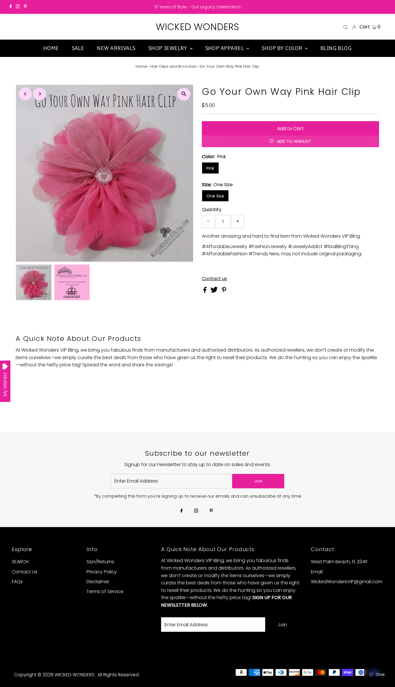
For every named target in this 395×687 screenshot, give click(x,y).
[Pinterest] (25, 7)
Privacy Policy (101, 571)
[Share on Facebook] (205, 291)
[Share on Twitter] (215, 291)
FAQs (17, 581)
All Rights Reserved (118, 674)
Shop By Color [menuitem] (282, 48)
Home (141, 66)
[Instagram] (17, 7)
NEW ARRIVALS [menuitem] (116, 48)
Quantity (212, 209)
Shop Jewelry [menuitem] (168, 48)
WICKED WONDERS (197, 26)
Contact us (214, 278)
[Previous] (25, 93)
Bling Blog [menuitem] (336, 48)
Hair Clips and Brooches (173, 66)
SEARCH (20, 561)
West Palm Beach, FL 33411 (339, 561)
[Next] (39, 93)
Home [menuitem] (51, 48)
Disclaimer (97, 581)
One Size (215, 196)
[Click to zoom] (183, 94)
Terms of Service (104, 591)
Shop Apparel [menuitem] (225, 48)
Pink (210, 168)
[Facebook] (10, 7)
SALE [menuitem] (78, 48)
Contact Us (24, 571)
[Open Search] (345, 26)
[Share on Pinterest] (224, 291)
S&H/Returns (100, 561)
